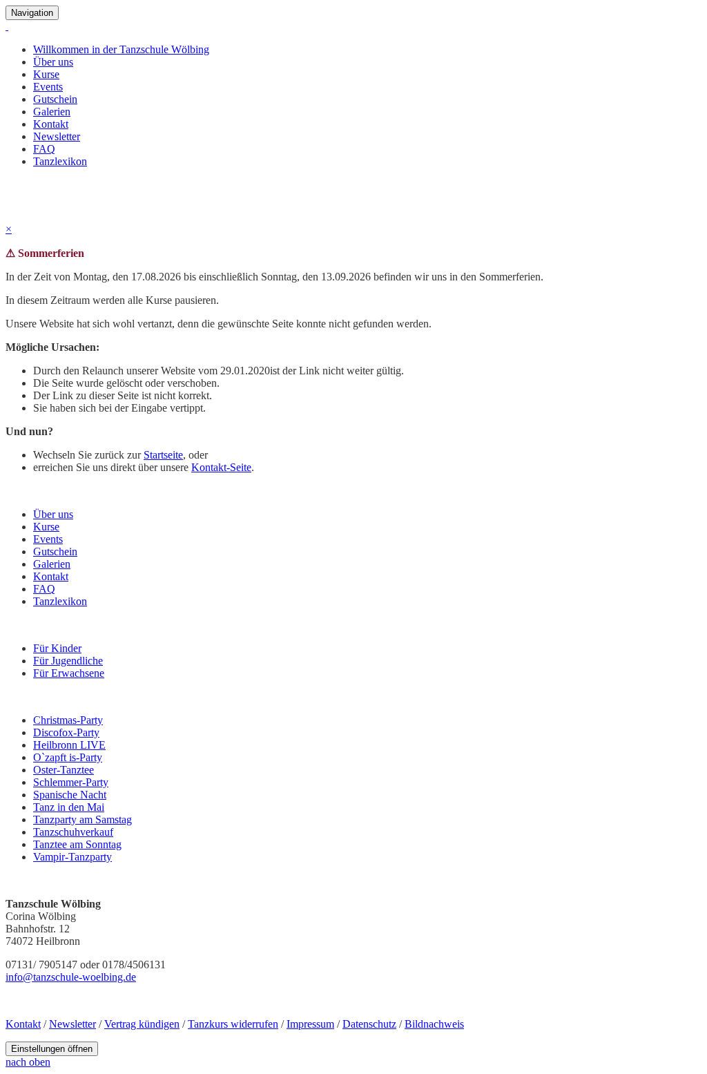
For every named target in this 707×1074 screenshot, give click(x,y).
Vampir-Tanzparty (72, 857)
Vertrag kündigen (142, 1024)
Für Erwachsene (68, 673)
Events (48, 87)
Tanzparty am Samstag (82, 819)
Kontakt (50, 124)
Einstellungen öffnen (52, 1049)
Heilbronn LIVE (69, 745)
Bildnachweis (434, 1024)
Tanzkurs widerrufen (233, 1024)
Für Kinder (57, 648)
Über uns (53, 62)
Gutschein (55, 99)
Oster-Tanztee (63, 770)
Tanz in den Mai (68, 807)
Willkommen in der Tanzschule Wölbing (121, 49)
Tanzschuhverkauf (73, 832)
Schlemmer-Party (70, 782)
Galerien (51, 111)
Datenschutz (369, 1024)
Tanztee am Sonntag (77, 844)
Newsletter (56, 136)
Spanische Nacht (69, 794)
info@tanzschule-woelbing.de (71, 977)
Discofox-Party (66, 732)
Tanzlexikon (60, 161)
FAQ (44, 149)
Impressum (310, 1024)
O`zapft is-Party (67, 757)
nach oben (28, 1062)
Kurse (46, 74)
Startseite (163, 455)
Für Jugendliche (68, 661)
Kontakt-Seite (221, 467)
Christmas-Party (68, 720)
